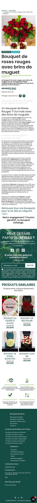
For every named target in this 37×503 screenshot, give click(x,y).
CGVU (13, 456)
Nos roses (13, 423)
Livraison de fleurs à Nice (14, 443)
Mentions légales (17, 458)
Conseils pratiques (17, 452)
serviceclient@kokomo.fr (27, 276)
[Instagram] (18, 250)
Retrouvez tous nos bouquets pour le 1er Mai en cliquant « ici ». (18, 211)
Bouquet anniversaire (17, 421)
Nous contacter (10, 485)
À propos (14, 450)
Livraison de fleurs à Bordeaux (16, 437)
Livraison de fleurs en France (15, 432)
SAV (6, 477)
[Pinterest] (24, 95)
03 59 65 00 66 (10, 467)
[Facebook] (20, 95)
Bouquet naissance (17, 419)
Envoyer (30, 265)
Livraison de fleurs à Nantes (15, 441)
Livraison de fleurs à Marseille (15, 439)
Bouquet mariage (16, 417)
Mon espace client (17, 454)
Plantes (13, 426)
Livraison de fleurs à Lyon (14, 434)
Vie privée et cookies (18, 460)
